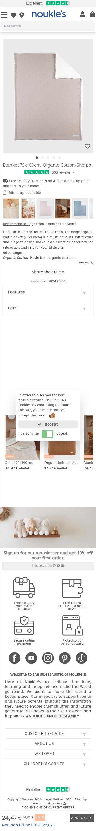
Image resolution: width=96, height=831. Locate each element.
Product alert (53, 803)
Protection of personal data (72, 642)
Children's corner (44, 763)
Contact (36, 803)
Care (12, 308)
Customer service (44, 733)
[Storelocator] (21, 15)
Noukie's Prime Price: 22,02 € (29, 825)
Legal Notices (54, 799)
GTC (69, 799)
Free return (72, 605)
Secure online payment (24, 642)
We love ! (44, 753)
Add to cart (82, 818)
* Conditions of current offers (48, 807)
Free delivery (24, 605)
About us (44, 743)
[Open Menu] (4, 15)
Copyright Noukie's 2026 (25, 799)
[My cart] (92, 14)
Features (16, 292)
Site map (81, 799)
